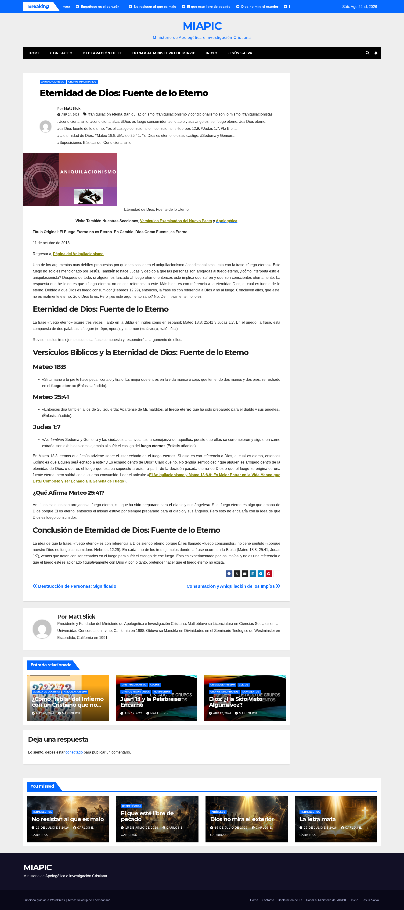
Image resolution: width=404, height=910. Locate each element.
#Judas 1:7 (210, 129)
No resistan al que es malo (68, 819)
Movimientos (162, 691)
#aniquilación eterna (105, 114)
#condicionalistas (104, 121)
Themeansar (101, 900)
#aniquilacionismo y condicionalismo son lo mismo (198, 114)
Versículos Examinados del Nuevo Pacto (176, 221)
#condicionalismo (73, 121)
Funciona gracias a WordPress (44, 900)
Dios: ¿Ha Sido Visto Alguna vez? (235, 702)
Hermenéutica (42, 812)
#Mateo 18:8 (105, 136)
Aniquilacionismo (52, 81)
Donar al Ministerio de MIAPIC (164, 53)
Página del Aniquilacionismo (78, 254)
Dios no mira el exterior (242, 819)
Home (34, 53)
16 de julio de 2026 (53, 827)
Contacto (61, 53)
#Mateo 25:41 (128, 136)
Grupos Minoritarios (82, 81)
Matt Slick (72, 108)
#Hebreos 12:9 (186, 129)
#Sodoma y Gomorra (217, 136)
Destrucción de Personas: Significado (76, 586)
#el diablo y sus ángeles (188, 121)
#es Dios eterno (252, 121)
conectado (74, 752)
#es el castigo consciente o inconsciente (139, 129)
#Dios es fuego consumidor (143, 121)
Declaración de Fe (102, 53)
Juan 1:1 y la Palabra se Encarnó (150, 702)
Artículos (218, 812)
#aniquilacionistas (257, 114)
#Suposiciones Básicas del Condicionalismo (94, 143)
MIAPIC (202, 26)
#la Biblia (229, 129)
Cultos (155, 684)
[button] (367, 53)
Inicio (211, 53)
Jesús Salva (240, 53)
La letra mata (317, 819)
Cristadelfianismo (134, 684)
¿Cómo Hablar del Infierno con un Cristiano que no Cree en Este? (68, 705)
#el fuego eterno (223, 121)
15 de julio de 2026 (142, 827)
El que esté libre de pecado (147, 816)
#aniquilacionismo (139, 114)
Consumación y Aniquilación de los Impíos (231, 586)
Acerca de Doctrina (46, 691)
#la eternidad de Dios (75, 136)
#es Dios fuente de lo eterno (80, 129)
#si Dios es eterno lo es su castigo (170, 136)
